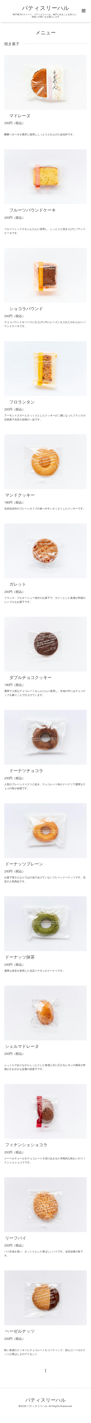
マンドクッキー (22, 495)
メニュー (46, 32)
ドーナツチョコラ (24, 771)
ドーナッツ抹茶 (20, 957)
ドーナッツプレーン (24, 864)
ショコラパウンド (24, 309)
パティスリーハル (45, 8)
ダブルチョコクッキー (28, 678)
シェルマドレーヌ (22, 1046)
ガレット (15, 584)
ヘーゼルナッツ (20, 1331)
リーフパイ (15, 1238)
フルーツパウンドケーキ (30, 210)
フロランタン (20, 402)
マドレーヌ (17, 116)
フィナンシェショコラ (26, 1145)
